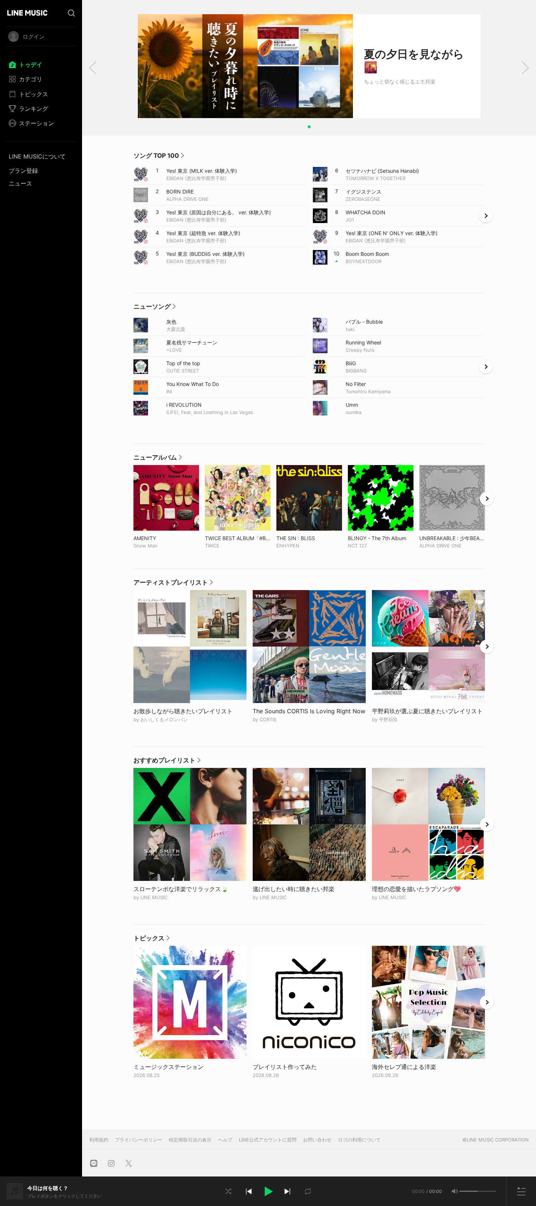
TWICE (212, 546)
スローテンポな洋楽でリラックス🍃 (183, 889)
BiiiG (351, 363)
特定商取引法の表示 (190, 1140)
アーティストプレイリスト (173, 584)
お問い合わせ (317, 1140)
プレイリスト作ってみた (287, 1067)
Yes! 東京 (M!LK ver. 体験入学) (201, 170)
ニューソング (154, 308)
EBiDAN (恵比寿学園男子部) (196, 178)
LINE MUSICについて (37, 156)
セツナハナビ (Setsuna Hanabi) (382, 170)
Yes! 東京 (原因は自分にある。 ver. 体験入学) (218, 212)
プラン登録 (23, 170)
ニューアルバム (157, 459)
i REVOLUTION (184, 404)
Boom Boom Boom (367, 253)
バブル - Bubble (364, 321)
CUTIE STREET (182, 371)
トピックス (151, 940)
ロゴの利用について (359, 1140)
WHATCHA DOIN (365, 212)
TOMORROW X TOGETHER (375, 178)
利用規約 (98, 1140)
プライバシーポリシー (138, 1140)
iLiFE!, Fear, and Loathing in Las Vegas (209, 412)
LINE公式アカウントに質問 (267, 1140)
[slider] (468, 1191)
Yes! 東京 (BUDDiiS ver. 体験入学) (205, 253)
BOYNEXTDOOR (363, 261)
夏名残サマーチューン (191, 342)
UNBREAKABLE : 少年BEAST (452, 538)
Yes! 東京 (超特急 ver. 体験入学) (203, 233)
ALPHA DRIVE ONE (187, 199)
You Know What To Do (192, 383)
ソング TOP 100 (158, 157)
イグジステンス (363, 191)
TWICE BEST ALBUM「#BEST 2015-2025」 (238, 538)
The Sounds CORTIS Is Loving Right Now (309, 711)
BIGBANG (356, 371)
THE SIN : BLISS (309, 538)
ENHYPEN (287, 546)
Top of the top (183, 363)
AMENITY (159, 538)
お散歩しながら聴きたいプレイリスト (185, 711)
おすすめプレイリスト (167, 762)
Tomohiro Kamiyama (368, 391)
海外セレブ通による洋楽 (407, 1067)
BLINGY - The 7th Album (380, 538)
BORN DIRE (180, 191)
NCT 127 (357, 546)
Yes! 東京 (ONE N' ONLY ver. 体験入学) (392, 233)
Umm (352, 404)
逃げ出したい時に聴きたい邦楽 (296, 889)
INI (169, 391)
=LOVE (174, 350)
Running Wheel (363, 342)
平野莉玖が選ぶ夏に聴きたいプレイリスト (428, 711)
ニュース (20, 183)
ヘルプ (225, 1140)
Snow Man (145, 546)
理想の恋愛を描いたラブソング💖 (419, 889)
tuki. (351, 329)
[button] (268, 1191)
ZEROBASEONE (363, 199)
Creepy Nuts (360, 350)
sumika (353, 412)
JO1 (350, 220)
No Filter (356, 383)
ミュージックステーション (171, 1067)
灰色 (171, 321)
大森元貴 (175, 329)
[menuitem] (41, 64)
